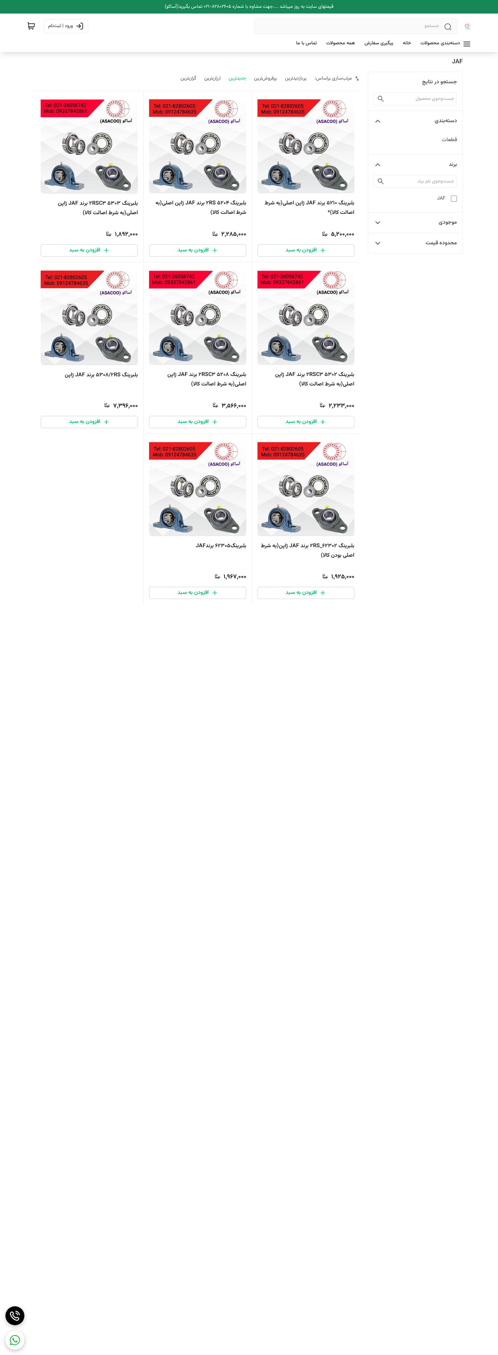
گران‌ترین (188, 78)
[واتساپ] (14, 1340)
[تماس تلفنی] (14, 1315)
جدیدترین (237, 78)
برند (453, 164)
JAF (441, 198)
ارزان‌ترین (212, 78)
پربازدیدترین (296, 78)
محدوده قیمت (441, 243)
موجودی (448, 222)
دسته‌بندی (446, 121)
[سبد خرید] (31, 26)
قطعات (449, 140)
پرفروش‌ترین (265, 78)
